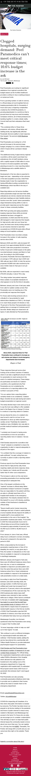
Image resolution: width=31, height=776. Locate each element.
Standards (15, 760)
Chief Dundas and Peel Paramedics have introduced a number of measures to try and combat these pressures (14, 650)
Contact (15, 751)
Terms (15, 758)
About (15, 749)
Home (15, 747)
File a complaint (15, 754)
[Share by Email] (12, 83)
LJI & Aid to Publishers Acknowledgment (15, 762)
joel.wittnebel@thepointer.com (14, 693)
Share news (15, 753)
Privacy (15, 756)
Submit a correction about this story (12, 741)
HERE (17, 726)
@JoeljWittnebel (11, 696)
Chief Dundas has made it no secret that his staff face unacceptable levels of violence (14, 602)
